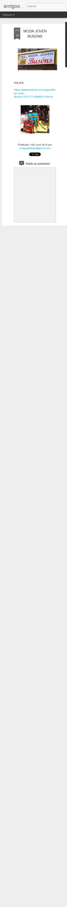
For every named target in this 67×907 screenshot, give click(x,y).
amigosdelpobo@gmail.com (35, 148)
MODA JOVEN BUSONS (35, 33)
